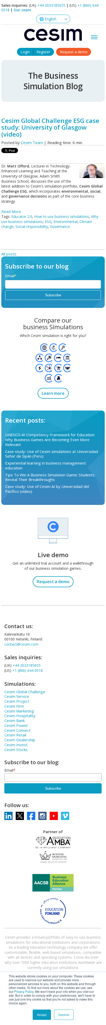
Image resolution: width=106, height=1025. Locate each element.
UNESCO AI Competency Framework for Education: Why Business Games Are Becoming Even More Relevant (50, 439)
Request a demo (73, 51)
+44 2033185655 (51, 5)
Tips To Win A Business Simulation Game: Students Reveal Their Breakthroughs (50, 477)
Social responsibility (31, 226)
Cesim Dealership (19, 739)
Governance (60, 226)
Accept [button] (42, 1014)
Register (43, 51)
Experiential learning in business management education (45, 465)
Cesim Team (32, 142)
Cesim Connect (17, 730)
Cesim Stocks (16, 749)
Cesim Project (16, 701)
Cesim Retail (15, 734)
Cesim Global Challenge (24, 691)
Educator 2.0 (21, 216)
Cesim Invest (16, 744)
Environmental (65, 221)
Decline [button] (63, 1014)
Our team (22, 9)
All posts (8, 253)
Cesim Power (16, 725)
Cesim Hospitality (20, 715)
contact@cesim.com (21, 644)
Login (25, 51)
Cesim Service (16, 696)
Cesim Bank (14, 720)
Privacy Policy (23, 991)
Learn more (53, 393)
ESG (48, 221)
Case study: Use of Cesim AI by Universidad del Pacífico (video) (47, 489)
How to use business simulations (61, 216)
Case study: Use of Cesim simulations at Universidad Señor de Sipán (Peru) (51, 454)
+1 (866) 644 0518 (27, 670)
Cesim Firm (14, 706)
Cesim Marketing (19, 711)
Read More (11, 211)
